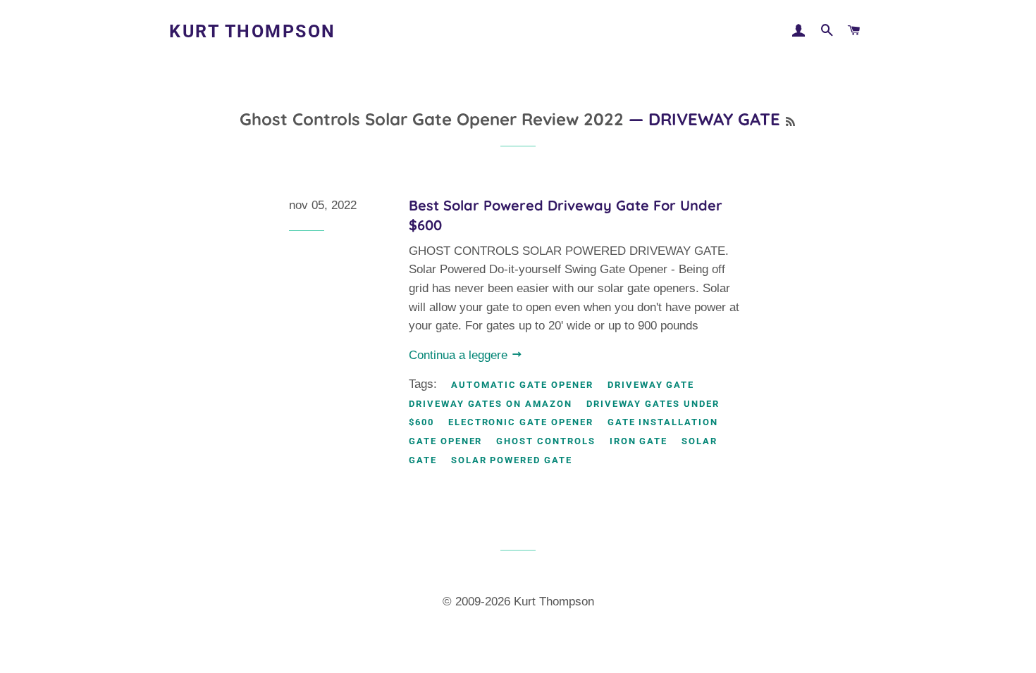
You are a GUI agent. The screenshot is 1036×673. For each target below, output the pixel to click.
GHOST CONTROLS (545, 441)
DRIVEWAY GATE (651, 384)
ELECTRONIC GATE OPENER (520, 422)
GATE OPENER (445, 441)
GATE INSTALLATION (663, 422)
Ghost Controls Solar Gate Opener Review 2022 (432, 119)
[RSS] (790, 121)
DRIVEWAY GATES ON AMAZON (490, 403)
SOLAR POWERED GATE (511, 460)
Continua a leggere (460, 355)
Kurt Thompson (252, 31)
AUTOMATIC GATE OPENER (522, 384)
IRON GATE (639, 441)
